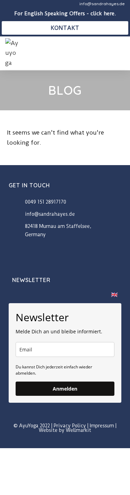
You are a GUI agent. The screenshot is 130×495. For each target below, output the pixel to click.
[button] (120, 53)
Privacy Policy (70, 425)
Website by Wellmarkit (65, 430)
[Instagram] (73, 442)
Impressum (102, 425)
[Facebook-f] (57, 442)
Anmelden (65, 388)
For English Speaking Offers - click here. (65, 13)
